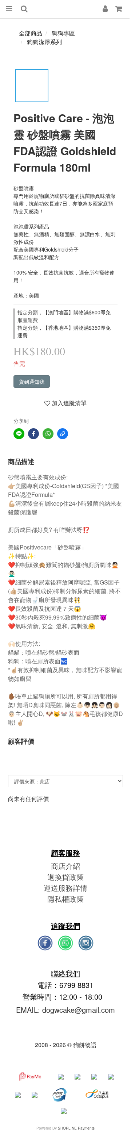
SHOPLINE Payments (76, 1128)
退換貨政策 (65, 876)
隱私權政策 (65, 898)
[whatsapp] (48, 433)
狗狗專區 (63, 33)
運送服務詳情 (65, 887)
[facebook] (33, 433)
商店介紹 (65, 866)
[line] (18, 433)
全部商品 (30, 33)
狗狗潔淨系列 (44, 42)
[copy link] (62, 433)
